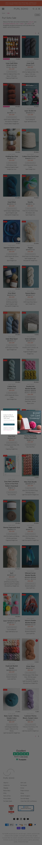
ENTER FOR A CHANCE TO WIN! (9, 424)
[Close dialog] (40, 411)
